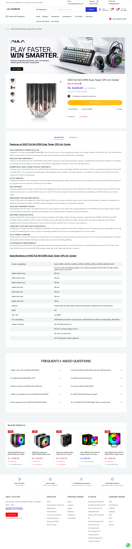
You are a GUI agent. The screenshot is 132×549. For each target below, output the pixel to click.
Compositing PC (93, 535)
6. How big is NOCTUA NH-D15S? (82, 386)
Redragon (71, 511)
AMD (110, 502)
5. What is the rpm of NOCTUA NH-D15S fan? (26, 386)
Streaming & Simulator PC (96, 505)
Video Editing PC (93, 511)
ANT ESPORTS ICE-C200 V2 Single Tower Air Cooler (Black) (90, 453)
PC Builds (78, 16)
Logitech (70, 505)
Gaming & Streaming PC (96, 502)
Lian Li (111, 521)
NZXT (111, 518)
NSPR (14, 310)
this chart (68, 270)
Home (38, 16)
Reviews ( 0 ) (73, 137)
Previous (5, 448)
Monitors (89, 16)
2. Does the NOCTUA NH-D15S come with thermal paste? (91, 370)
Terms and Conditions (54, 515)
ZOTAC (111, 525)
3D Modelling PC (93, 528)
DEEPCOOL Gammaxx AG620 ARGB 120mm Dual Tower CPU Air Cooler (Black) (41, 453)
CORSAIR (112, 508)
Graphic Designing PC (95, 538)
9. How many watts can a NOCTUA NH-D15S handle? (28, 402)
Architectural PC (93, 525)
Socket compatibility (19, 264)
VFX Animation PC (94, 531)
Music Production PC (95, 508)
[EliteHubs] (13, 9)
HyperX (70, 508)
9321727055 (14, 509)
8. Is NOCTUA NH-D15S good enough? (84, 394)
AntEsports (71, 515)
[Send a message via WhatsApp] (128, 545)
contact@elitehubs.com (14, 518)
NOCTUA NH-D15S (38, 152)
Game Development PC (96, 521)
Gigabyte (112, 511)
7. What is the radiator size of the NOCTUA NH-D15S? (29, 394)
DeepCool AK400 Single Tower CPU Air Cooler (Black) (64, 453)
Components (67, 16)
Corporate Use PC (94, 541)
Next (126, 448)
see (55, 315)
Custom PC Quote (42, 21)
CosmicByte (72, 518)
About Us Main (52, 525)
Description (59, 137)
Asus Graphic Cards (119, 19)
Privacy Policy (51, 511)
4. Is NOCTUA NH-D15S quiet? (81, 378)
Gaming (45, 16)
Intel (110, 515)
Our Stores (55, 21)
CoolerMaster (113, 505)
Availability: (71, 116)
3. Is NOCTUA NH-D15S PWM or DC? (22, 378)
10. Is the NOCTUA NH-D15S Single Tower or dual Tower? (91, 402)
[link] (25, 434)
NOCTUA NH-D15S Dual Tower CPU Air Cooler (93, 79)
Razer (69, 502)
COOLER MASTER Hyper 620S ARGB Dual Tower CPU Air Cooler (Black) (16, 453)
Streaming (55, 16)
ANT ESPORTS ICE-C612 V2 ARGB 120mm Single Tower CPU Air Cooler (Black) (114, 453)
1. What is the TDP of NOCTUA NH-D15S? (24, 370)
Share (120, 109)
